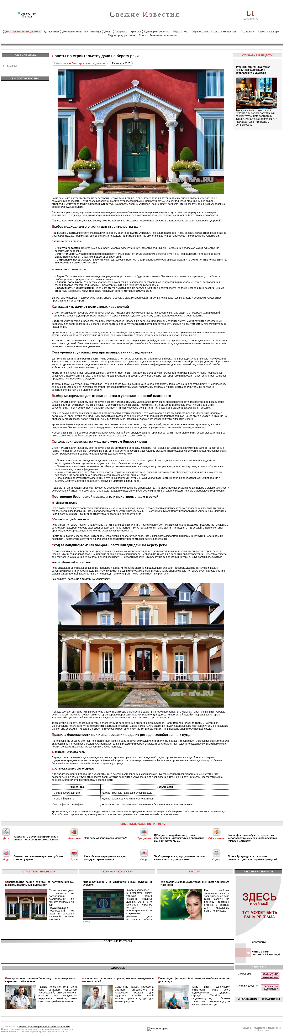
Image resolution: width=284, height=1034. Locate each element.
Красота (136, 31)
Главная (12, 65)
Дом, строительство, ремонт (22, 31)
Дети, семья (51, 31)
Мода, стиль (180, 31)
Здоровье (121, 31)
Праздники (247, 31)
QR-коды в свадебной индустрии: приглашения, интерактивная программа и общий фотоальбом (179, 838)
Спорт (142, 35)
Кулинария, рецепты (156, 31)
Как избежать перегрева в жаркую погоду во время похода (105, 858)
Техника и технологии (163, 35)
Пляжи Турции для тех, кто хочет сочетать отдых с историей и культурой (252, 858)
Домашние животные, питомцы (81, 31)
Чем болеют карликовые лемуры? (105, 838)
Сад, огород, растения (121, 35)
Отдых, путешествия (224, 31)
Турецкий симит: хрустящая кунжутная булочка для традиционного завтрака (253, 69)
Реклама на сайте (60, 1026)
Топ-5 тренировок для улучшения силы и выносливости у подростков (179, 858)
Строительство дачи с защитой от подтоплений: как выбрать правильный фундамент (39, 883)
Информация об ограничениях (35, 1026)
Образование (200, 31)
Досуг (108, 31)
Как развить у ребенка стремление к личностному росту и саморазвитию (36, 838)
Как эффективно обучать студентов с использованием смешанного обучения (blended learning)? (252, 838)
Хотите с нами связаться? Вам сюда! (266, 953)
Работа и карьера (268, 31)
